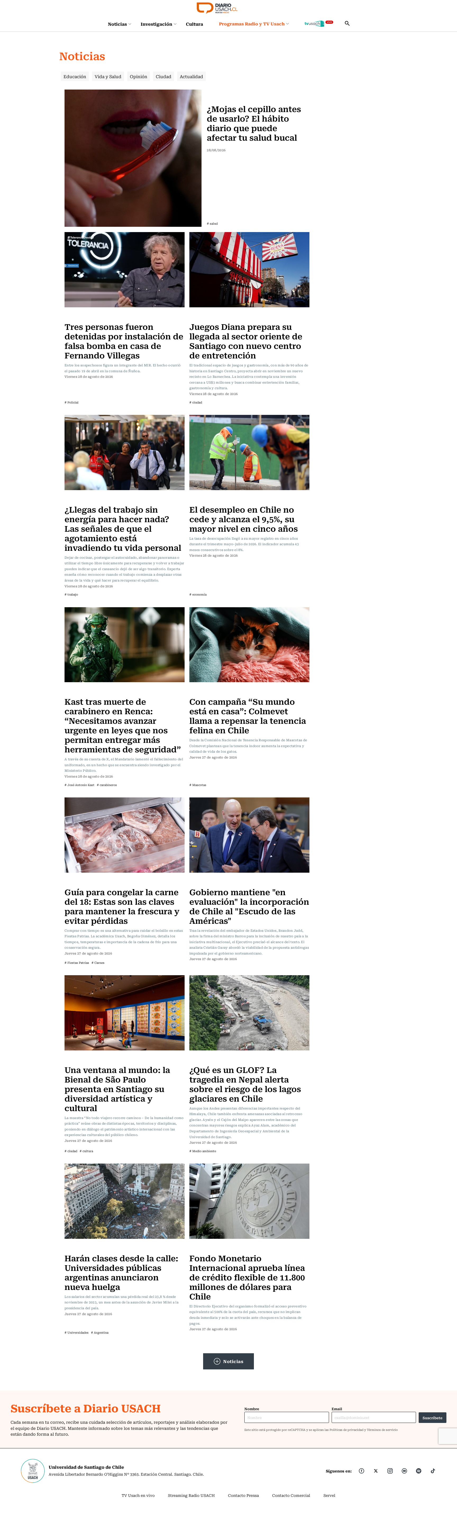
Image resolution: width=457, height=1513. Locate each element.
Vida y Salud (108, 76)
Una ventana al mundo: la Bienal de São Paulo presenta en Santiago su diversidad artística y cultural (117, 1088)
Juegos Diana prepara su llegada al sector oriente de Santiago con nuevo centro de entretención (245, 340)
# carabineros (107, 785)
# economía (198, 594)
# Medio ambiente (202, 1151)
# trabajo (71, 594)
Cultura (194, 23)
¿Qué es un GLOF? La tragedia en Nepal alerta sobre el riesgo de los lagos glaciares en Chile (245, 1083)
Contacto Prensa (243, 1495)
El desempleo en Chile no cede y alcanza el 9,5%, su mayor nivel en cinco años (243, 518)
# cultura (86, 1151)
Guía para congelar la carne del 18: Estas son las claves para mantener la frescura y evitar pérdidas (122, 905)
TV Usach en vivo (138, 1495)
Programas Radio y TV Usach (252, 23)
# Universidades (77, 1332)
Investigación (156, 23)
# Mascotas (197, 785)
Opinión (138, 76)
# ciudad (195, 402)
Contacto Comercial (291, 1495)
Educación (74, 76)
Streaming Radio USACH (191, 1495)
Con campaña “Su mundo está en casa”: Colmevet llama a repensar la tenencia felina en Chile (247, 715)
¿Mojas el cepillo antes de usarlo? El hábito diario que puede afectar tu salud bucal (254, 122)
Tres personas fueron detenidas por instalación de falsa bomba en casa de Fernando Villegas (124, 340)
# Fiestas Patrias (77, 962)
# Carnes (98, 962)
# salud (212, 223)
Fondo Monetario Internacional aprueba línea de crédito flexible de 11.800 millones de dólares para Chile (247, 1277)
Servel (329, 1495)
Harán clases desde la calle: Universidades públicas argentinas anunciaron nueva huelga (121, 1272)
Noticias (117, 23)
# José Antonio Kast (79, 785)
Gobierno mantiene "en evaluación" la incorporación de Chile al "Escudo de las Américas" (249, 905)
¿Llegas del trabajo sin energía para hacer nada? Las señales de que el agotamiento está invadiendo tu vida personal (123, 528)
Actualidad (191, 76)
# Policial (72, 402)
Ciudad (163, 76)
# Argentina (99, 1332)
